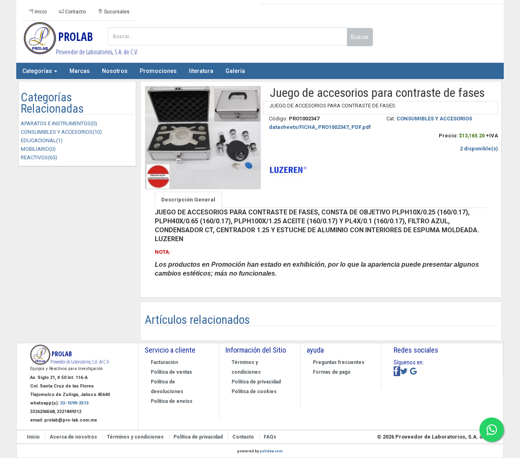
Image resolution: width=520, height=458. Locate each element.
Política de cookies (254, 391)
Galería (235, 71)
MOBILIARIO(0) (38, 149)
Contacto (75, 12)
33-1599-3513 (74, 403)
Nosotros (115, 71)
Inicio (40, 12)
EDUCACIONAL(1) (42, 140)
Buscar (360, 37)
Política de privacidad (256, 382)
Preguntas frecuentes (338, 362)
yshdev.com (271, 451)
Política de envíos (172, 401)
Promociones (158, 71)
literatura (201, 71)
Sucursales (116, 12)
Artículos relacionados (197, 320)
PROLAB (81, 42)
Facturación (164, 362)
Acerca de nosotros (74, 437)
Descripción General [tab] (188, 200)
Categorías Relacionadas (52, 103)
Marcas (79, 71)
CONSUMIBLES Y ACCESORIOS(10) (61, 132)
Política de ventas (171, 372)
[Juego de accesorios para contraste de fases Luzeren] (202, 138)
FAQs (270, 437)
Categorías (37, 71)
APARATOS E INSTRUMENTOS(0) (59, 123)
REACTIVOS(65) (39, 157)
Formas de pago (332, 372)
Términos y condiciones (136, 437)
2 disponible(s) (479, 149)
